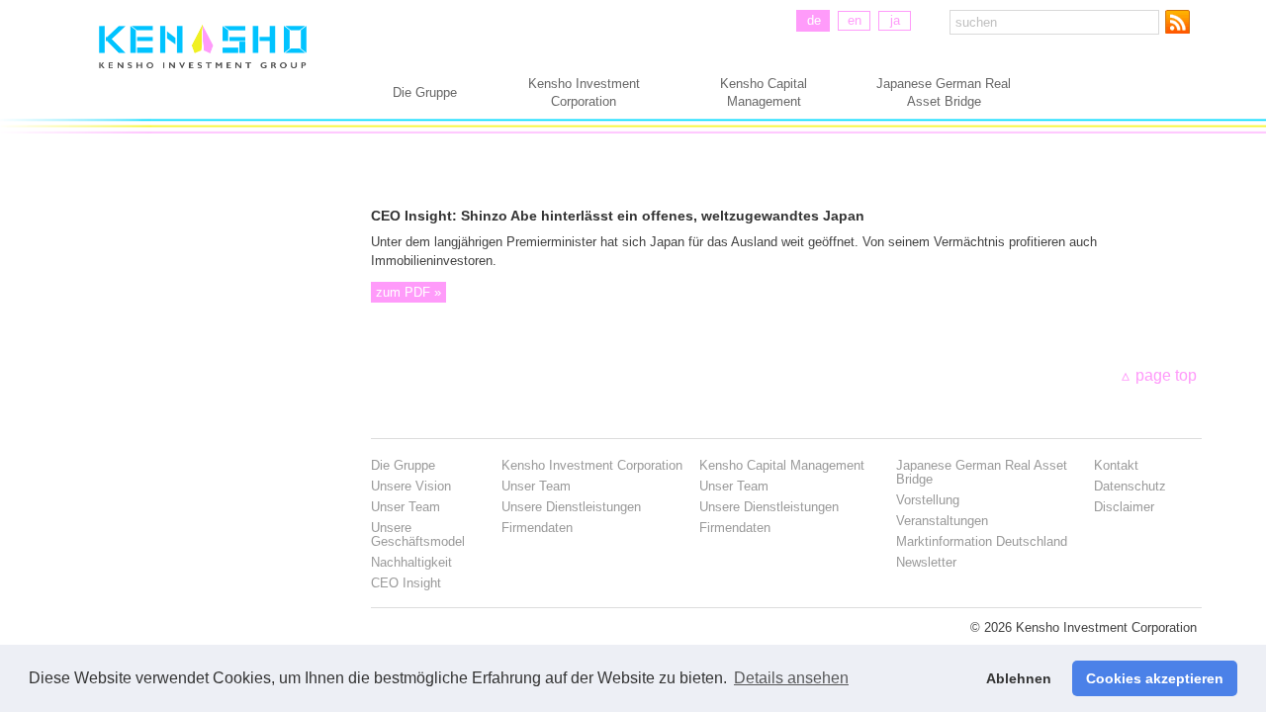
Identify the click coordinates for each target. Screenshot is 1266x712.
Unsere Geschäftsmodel (418, 534)
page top (1166, 375)
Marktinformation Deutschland (981, 541)
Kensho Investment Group (203, 67)
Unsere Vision (411, 486)
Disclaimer (1124, 506)
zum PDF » (408, 292)
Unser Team (405, 506)
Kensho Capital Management (763, 92)
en (854, 20)
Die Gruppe (425, 92)
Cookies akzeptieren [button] (1154, 678)
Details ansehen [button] (791, 677)
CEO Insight (406, 583)
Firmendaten (537, 527)
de (814, 20)
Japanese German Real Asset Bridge (943, 92)
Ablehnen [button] (1018, 678)
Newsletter (926, 562)
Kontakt (1116, 465)
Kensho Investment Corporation (584, 92)
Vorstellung (927, 499)
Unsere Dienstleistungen (571, 506)
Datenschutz (1130, 486)
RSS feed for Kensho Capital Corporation (1181, 22)
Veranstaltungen (942, 520)
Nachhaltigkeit (411, 562)
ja (895, 20)
